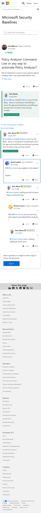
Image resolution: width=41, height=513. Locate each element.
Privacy (23, 503)
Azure (4, 436)
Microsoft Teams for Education (11, 374)
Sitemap (5, 503)
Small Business (6, 426)
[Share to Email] (31, 288)
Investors (5, 484)
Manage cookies (7, 505)
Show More (8, 79)
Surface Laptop (6, 301)
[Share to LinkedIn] (10, 288)
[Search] (23, 3)
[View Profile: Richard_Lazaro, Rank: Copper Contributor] (10, 207)
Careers (5, 470)
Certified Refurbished (8, 350)
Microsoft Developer (8, 439)
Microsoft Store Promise (9, 353)
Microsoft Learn (7, 443)
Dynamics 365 (6, 408)
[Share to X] (17, 288)
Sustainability (6, 494)
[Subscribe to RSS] (28, 288)
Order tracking (6, 346)
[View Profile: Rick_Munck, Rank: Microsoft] (5, 134)
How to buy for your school (10, 381)
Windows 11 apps (7, 322)
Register (29, 3)
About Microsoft (7, 474)
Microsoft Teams (7, 419)
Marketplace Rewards (8, 457)
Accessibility (6, 491)
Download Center (7, 336)
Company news (7, 477)
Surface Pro (6, 298)
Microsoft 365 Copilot (8, 422)
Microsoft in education (9, 367)
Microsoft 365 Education (9, 377)
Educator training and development (12, 384)
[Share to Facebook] (13, 288)
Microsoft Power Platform (9, 415)
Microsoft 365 (6, 412)
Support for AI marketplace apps (11, 446)
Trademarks (26, 505)
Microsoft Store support (9, 339)
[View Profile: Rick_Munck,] (6, 95)
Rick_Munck (13, 94)
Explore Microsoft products (10, 319)
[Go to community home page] (7, 3)
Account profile (7, 332)
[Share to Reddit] (20, 288)
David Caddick (16, 162)
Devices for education (8, 370)
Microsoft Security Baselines (12, 9)
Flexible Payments (7, 357)
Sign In (36, 3)
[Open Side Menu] (3, 3)
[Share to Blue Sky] (24, 288)
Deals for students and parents (11, 388)
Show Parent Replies (7, 128)
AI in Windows (6, 315)
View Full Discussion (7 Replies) (13, 125)
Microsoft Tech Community (10, 450)
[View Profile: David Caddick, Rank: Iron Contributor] (7, 163)
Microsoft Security (7, 405)
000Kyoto (24, 100)
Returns (5, 343)
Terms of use (17, 505)
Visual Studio (6, 460)
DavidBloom (12, 46)
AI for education (7, 391)
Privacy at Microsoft (8, 480)
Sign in (11, 263)
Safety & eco (6, 507)
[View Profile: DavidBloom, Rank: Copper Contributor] (4, 47)
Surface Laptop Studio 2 (9, 305)
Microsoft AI (6, 401)
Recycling (14, 507)
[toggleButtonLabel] (37, 9)
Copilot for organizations (9, 308)
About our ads (23, 507)
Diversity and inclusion (9, 487)
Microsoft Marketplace (9, 453)
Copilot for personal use (9, 312)
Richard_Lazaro (19, 206)
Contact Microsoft (14, 503)
